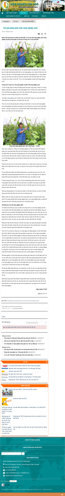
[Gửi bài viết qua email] (39, 33)
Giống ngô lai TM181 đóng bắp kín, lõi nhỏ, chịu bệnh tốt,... (24, 378)
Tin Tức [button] (23, 13)
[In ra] (42, 33)
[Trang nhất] (2, 13)
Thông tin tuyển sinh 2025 (15, 370)
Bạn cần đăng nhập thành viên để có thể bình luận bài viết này (19, 327)
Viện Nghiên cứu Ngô (16, 489)
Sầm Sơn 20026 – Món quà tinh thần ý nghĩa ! (25, 389)
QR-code (3, 485)
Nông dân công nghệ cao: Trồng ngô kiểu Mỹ (16, 352)
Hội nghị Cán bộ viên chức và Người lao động (20, 373)
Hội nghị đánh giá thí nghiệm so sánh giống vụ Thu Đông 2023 (25, 376)
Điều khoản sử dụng (47, 489)
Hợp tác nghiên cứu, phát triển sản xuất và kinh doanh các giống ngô (30, 428)
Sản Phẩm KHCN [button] (34, 13)
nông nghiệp (10, 98)
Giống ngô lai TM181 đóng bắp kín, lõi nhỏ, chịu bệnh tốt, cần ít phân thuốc (29, 417)
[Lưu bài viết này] (46, 33)
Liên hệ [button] (43, 16)
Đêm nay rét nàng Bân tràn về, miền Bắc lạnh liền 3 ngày (19, 341)
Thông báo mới (25, 385)
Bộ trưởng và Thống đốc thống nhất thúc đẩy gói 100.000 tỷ (20, 338)
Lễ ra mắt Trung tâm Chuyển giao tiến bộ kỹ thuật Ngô (18, 355)
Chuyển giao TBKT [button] (48, 13)
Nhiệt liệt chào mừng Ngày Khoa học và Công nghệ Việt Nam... (25, 367)
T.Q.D (40, 489)
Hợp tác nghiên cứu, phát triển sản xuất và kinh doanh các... (24, 381)
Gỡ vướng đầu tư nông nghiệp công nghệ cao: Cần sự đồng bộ (20, 344)
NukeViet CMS (29, 489)
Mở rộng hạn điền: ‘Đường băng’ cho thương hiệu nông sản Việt (20, 349)
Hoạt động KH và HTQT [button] (13, 16)
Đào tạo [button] (26, 16)
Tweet (3, 317)
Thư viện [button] (35, 16)
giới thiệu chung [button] (11, 13)
